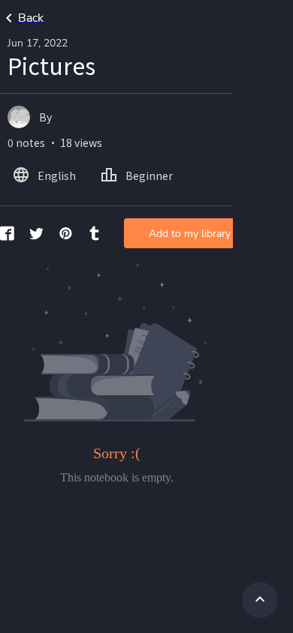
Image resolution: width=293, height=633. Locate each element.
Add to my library (190, 233)
